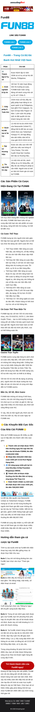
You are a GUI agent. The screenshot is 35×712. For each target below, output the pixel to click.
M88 (17, 701)
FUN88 (27, 701)
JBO (22, 703)
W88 (21, 701)
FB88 (14, 703)
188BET (8, 703)
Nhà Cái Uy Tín (10, 701)
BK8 (18, 703)
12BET (27, 703)
